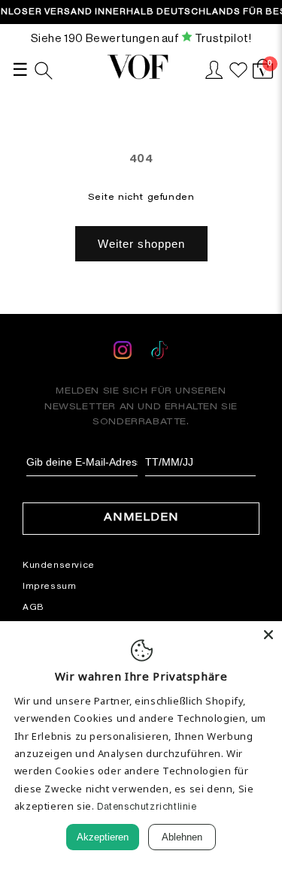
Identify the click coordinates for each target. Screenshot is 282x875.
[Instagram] (124, 352)
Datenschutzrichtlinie (147, 806)
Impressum (49, 586)
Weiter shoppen (141, 243)
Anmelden (141, 518)
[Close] (268, 634)
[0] (263, 77)
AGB (33, 607)
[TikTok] (159, 352)
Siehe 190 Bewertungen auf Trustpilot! (141, 38)
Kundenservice (59, 565)
